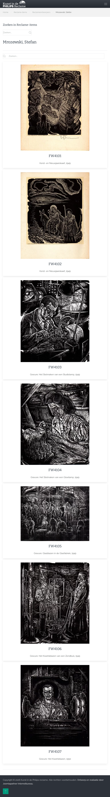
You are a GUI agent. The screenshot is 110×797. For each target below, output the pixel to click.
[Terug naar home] (14, 4)
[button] (105, 4)
